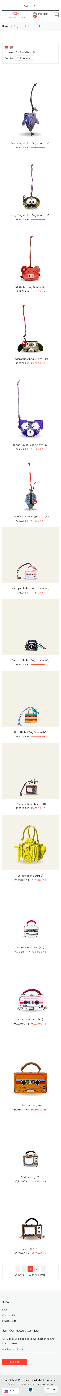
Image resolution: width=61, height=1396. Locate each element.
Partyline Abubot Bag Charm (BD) (30, 660)
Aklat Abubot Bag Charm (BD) (30, 732)
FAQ (4, 1309)
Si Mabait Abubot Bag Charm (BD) (30, 516)
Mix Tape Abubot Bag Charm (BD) (30, 588)
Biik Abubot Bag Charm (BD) (30, 287)
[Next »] (43, 1269)
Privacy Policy (9, 1320)
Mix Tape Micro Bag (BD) (30, 947)
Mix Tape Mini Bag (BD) (30, 1019)
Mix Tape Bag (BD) (30, 1105)
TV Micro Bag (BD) (31, 1177)
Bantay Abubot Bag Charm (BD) (30, 444)
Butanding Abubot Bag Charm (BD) (30, 143)
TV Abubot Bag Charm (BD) (30, 804)
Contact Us (8, 1315)
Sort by (9, 58)
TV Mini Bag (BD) (31, 1249)
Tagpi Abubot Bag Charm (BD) (30, 359)
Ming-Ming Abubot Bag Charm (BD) (30, 215)
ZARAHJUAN (30, 1380)
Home (5, 26)
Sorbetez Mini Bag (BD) (30, 875)
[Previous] (17, 1269)
